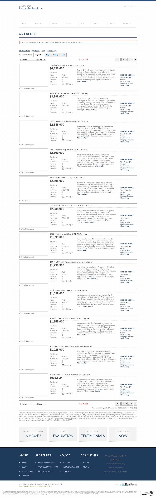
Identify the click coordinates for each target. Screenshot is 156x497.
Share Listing (124, 85)
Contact (97, 24)
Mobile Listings (45, 471)
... (129, 59)
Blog (83, 24)
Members (126, 24)
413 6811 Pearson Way (69, 318)
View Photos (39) (125, 162)
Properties (38, 24)
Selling (69, 24)
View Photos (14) (125, 274)
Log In (133, 6)
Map (47, 55)
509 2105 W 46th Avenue (71, 205)
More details (82, 81)
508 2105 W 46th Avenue (71, 262)
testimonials (93, 435)
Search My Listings (47, 462)
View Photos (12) (125, 218)
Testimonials (28, 471)
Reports (66, 462)
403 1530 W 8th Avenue (71, 346)
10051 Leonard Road (69, 121)
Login (86, 462)
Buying (55, 24)
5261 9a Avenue (68, 290)
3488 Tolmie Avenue (68, 234)
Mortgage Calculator (126, 83)
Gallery (55, 55)
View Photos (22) (125, 190)
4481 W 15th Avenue (69, 93)
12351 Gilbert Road (67, 65)
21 (131, 59)
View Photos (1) (125, 303)
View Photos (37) (125, 387)
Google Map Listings (48, 467)
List (63, 55)
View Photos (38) (125, 134)
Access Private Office (45, 486)
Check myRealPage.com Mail (28, 486)
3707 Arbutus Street (67, 177)
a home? (33, 435)
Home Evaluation (71, 467)
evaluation (63, 435)
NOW (122, 435)
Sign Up (126, 6)
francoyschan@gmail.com (31, 8)
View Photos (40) (125, 78)
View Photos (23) (125, 359)
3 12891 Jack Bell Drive (70, 374)
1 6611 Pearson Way (68, 149)
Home (24, 24)
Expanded (38, 55)
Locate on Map (125, 81)
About (112, 24)
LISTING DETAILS (127, 75)
